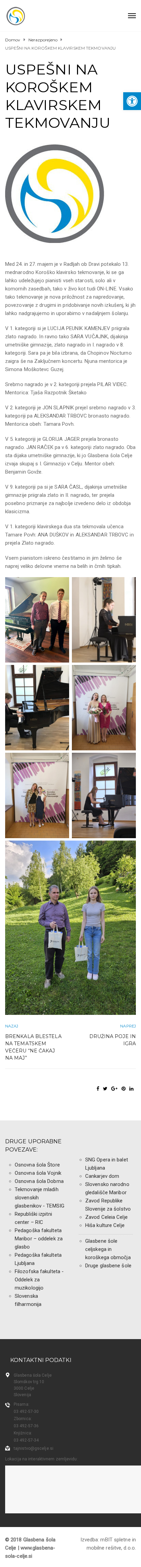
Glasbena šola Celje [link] (33, 1375)
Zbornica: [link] (23, 1418)
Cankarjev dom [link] (102, 1176)
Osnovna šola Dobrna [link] (39, 1181)
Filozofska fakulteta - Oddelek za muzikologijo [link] (39, 1279)
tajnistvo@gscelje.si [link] (33, 1448)
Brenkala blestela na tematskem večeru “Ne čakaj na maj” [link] (33, 1047)
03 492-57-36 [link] (26, 1425)
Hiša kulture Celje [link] (105, 1225)
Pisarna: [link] (21, 1404)
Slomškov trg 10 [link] (29, 1381)
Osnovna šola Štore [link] (37, 1165)
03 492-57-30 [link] (26, 1411)
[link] (132, 101)
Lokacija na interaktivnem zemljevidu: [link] (41, 1459)
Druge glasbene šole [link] (108, 1266)
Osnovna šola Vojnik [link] (38, 1173)
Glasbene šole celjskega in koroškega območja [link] (108, 1249)
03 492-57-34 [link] (26, 1440)
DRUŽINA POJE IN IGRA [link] (112, 1040)
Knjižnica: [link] (23, 1433)
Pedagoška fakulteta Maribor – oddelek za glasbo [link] (39, 1238)
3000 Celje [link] (24, 1388)
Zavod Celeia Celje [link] (106, 1217)
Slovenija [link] (22, 1394)
